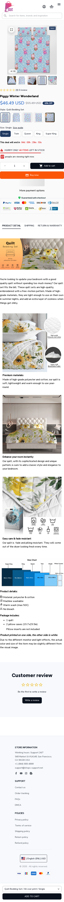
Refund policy (21, 843)
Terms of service (23, 825)
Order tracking (22, 793)
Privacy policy (21, 819)
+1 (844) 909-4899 (24, 763)
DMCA (18, 805)
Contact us (20, 787)
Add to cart (32, 896)
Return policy (21, 837)
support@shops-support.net (29, 767)
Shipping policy (22, 831)
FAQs (17, 799)
